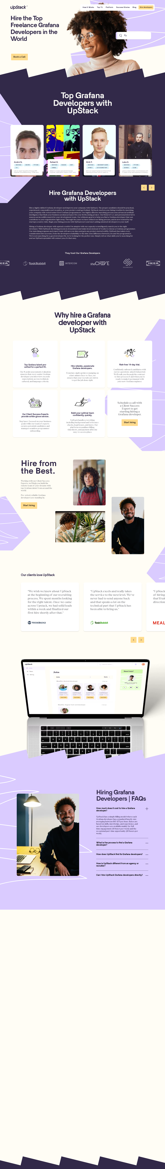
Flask (134, 167)
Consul (54, 167)
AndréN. (18, 162)
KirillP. (89, 162)
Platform (109, 7)
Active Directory (102, 167)
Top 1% (100, 7)
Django (126, 167)
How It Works (88, 7)
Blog (134, 7)
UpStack (19, 7)
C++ (17, 167)
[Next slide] (152, 188)
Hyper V (90, 167)
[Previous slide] (144, 188)
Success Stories (123, 7)
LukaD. (125, 162)
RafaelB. (54, 162)
